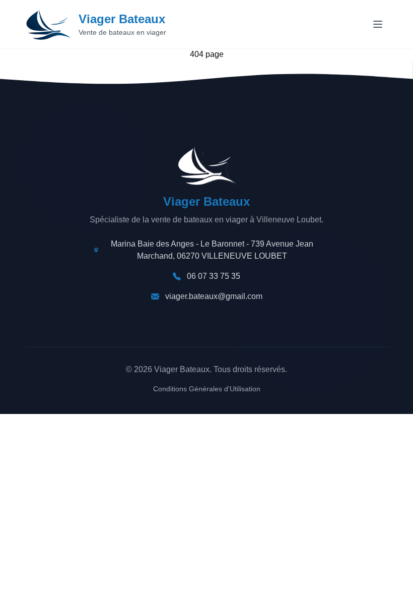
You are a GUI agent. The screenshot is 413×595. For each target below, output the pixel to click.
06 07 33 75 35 (213, 276)
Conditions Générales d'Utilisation (206, 389)
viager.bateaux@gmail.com (213, 296)
